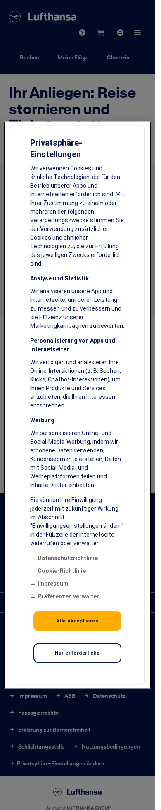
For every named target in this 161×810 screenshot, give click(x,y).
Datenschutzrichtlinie (68, 558)
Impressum (53, 583)
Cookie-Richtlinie (62, 570)
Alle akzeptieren (77, 621)
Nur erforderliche (77, 653)
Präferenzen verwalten (69, 596)
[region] (77, 405)
